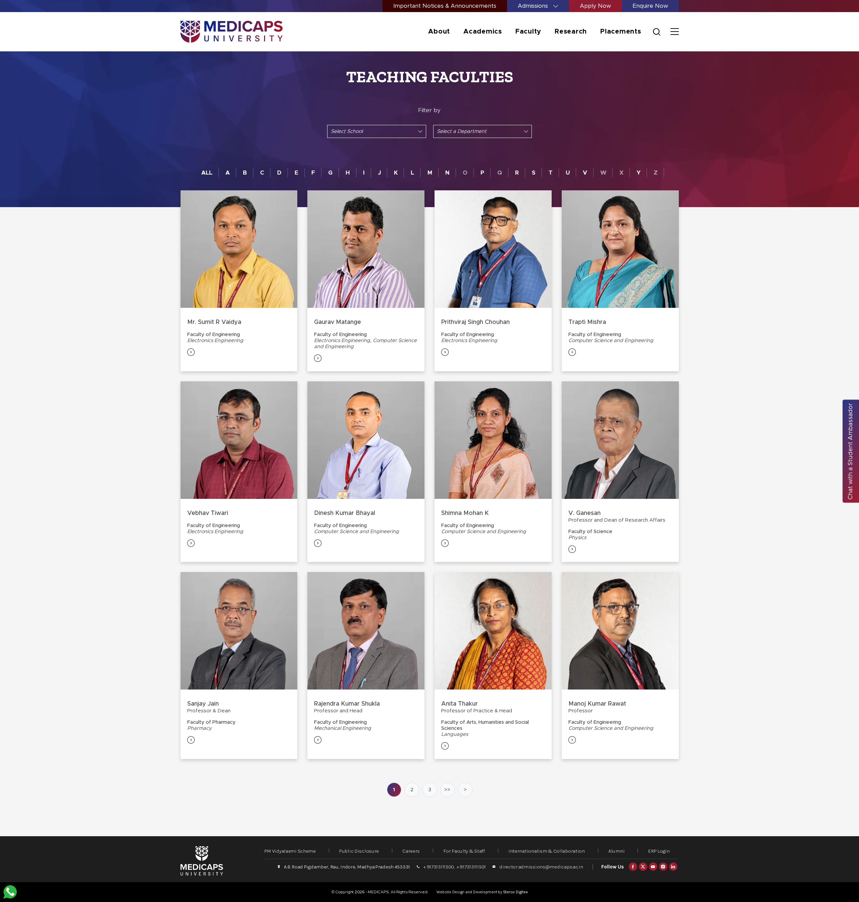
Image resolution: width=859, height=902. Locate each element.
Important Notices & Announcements (444, 6)
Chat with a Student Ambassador (851, 451)
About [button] (439, 31)
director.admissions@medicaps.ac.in (541, 867)
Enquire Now (650, 6)
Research (571, 31)
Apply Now (595, 6)
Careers (411, 851)
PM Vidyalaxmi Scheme (290, 851)
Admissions (534, 6)
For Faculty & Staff (464, 851)
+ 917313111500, (439, 867)
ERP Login (658, 851)
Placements (620, 31)
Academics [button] (482, 31)
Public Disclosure (359, 851)
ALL (206, 173)
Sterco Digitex (515, 892)
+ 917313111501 (471, 867)
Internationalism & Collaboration (546, 851)
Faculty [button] (528, 31)
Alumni (616, 851)
